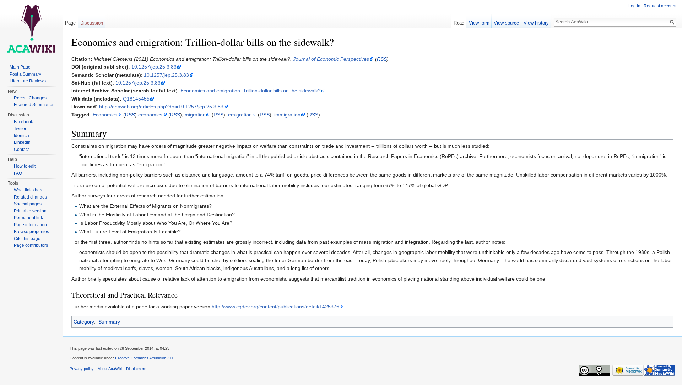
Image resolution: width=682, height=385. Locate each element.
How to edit (25, 166)
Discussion (91, 23)
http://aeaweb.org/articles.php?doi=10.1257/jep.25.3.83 (161, 106)
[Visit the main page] (31, 28)
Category (84, 322)
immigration (287, 115)
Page (70, 23)
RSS (382, 59)
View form (479, 23)
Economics (105, 115)
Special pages (28, 203)
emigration (240, 115)
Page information (30, 224)
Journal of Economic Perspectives (331, 59)
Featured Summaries (34, 104)
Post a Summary (25, 74)
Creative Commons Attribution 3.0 (144, 358)
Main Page (20, 67)
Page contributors (31, 245)
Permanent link (28, 217)
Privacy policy (82, 369)
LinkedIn (22, 142)
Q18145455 (136, 99)
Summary (109, 322)
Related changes (30, 197)
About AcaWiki (110, 369)
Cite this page (27, 238)
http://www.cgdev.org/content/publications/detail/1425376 (275, 306)
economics (150, 115)
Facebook (23, 121)
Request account (660, 6)
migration (195, 115)
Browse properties (31, 231)
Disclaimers (136, 369)
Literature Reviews (28, 80)
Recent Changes (30, 98)
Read (459, 23)
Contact (21, 149)
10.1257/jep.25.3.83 (154, 67)
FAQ (18, 173)
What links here (29, 190)
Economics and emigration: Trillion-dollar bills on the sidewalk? (250, 90)
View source (506, 23)
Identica (21, 135)
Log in (634, 6)
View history (536, 23)
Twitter (20, 128)
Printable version (30, 210)
